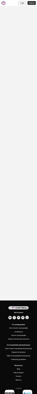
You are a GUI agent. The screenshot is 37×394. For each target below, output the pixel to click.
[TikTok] (27, 317)
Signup (31, 3)
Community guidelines (18, 359)
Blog (18, 369)
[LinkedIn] (23, 317)
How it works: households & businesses (18, 348)
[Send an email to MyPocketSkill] (10, 317)
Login (22, 3)
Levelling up (18, 332)
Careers (18, 376)
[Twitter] (18, 317)
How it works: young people (18, 328)
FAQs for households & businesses (18, 356)
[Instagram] (14, 317)
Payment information (19, 352)
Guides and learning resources (18, 339)
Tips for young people (18, 335)
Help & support (18, 372)
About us (19, 380)
